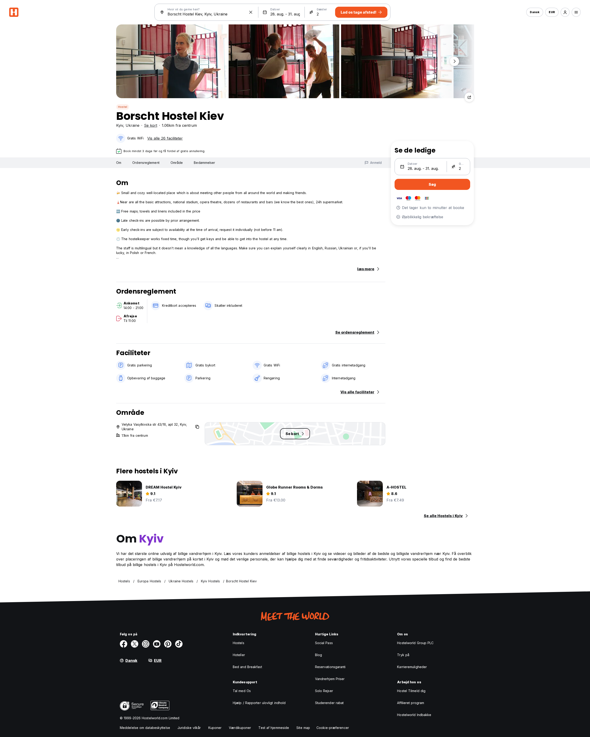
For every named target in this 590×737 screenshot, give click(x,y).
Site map (303, 728)
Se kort (150, 125)
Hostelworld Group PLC (415, 643)
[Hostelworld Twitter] (134, 644)
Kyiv (119, 125)
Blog (318, 655)
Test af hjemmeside (273, 728)
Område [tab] (177, 163)
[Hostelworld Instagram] (145, 644)
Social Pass (324, 643)
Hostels (238, 643)
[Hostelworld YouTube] (156, 644)
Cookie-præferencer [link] (332, 728)
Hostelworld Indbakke (414, 715)
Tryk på (403, 655)
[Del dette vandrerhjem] (469, 97)
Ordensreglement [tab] (145, 163)
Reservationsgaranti (330, 667)
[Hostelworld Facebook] (123, 644)
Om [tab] (118, 163)
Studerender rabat (329, 703)
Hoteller (239, 655)
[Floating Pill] (454, 61)
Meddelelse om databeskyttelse (145, 728)
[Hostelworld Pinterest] (167, 644)
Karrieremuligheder (412, 667)
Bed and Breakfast (247, 667)
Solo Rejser (324, 691)
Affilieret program (410, 703)
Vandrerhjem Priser (330, 679)
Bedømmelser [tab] (204, 163)
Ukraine (132, 125)
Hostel (122, 107)
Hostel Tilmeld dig (411, 691)
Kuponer (215, 728)
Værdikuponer (240, 728)
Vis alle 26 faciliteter (165, 138)
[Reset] (250, 12)
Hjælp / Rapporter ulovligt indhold (259, 703)
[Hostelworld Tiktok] (179, 644)
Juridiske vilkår (189, 728)
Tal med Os (242, 691)
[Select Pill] (565, 12)
